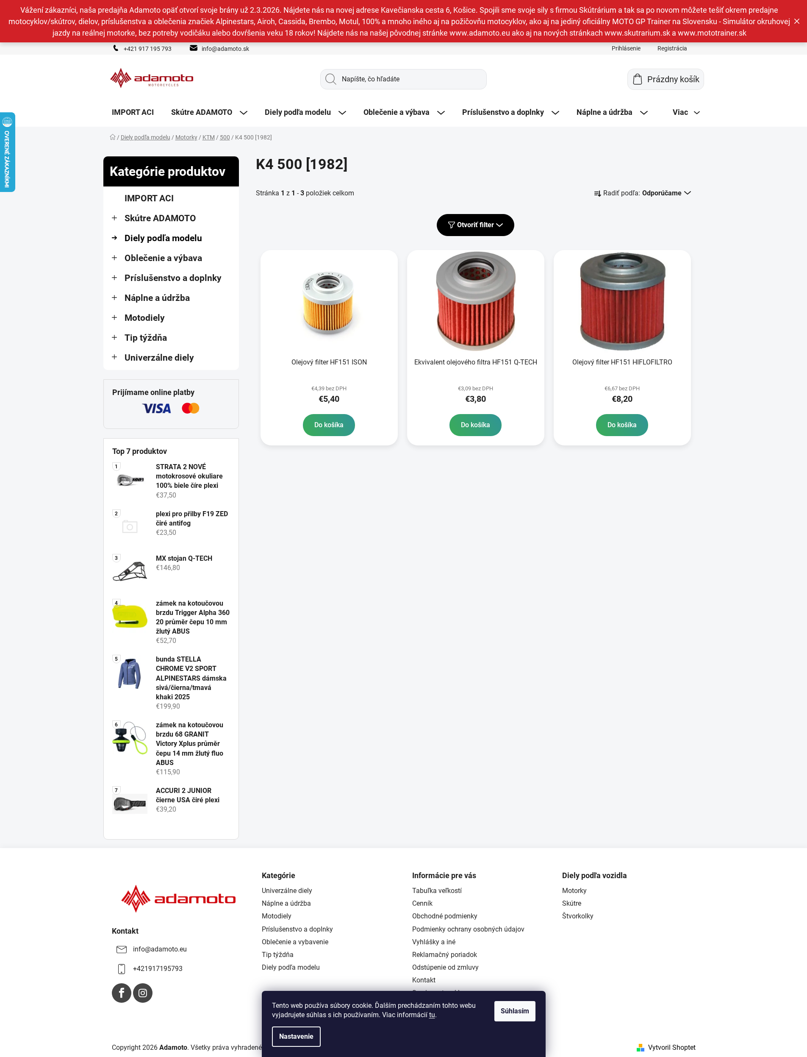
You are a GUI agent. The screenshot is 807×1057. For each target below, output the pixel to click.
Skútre (571, 903)
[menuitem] (132, 112)
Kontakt (423, 980)
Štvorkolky (577, 916)
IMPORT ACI (149, 198)
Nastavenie (296, 1036)
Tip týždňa (146, 338)
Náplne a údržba (157, 298)
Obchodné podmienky (444, 916)
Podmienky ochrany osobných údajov (468, 929)
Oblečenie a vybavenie (295, 942)
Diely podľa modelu (163, 238)
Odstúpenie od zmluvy (445, 967)
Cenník (422, 903)
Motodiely (145, 318)
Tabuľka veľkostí (437, 891)
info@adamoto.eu (160, 949)
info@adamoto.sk (225, 48)
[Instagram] (143, 993)
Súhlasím (515, 1011)
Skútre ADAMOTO (160, 218)
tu (432, 1015)
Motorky (574, 891)
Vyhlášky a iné (433, 942)
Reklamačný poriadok (444, 955)
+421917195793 (158, 969)
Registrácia (672, 48)
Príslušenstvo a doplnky (173, 278)
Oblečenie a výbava (163, 258)
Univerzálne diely (159, 358)
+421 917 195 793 (148, 48)
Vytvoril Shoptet (672, 1047)
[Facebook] (121, 993)
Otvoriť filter (475, 225)
